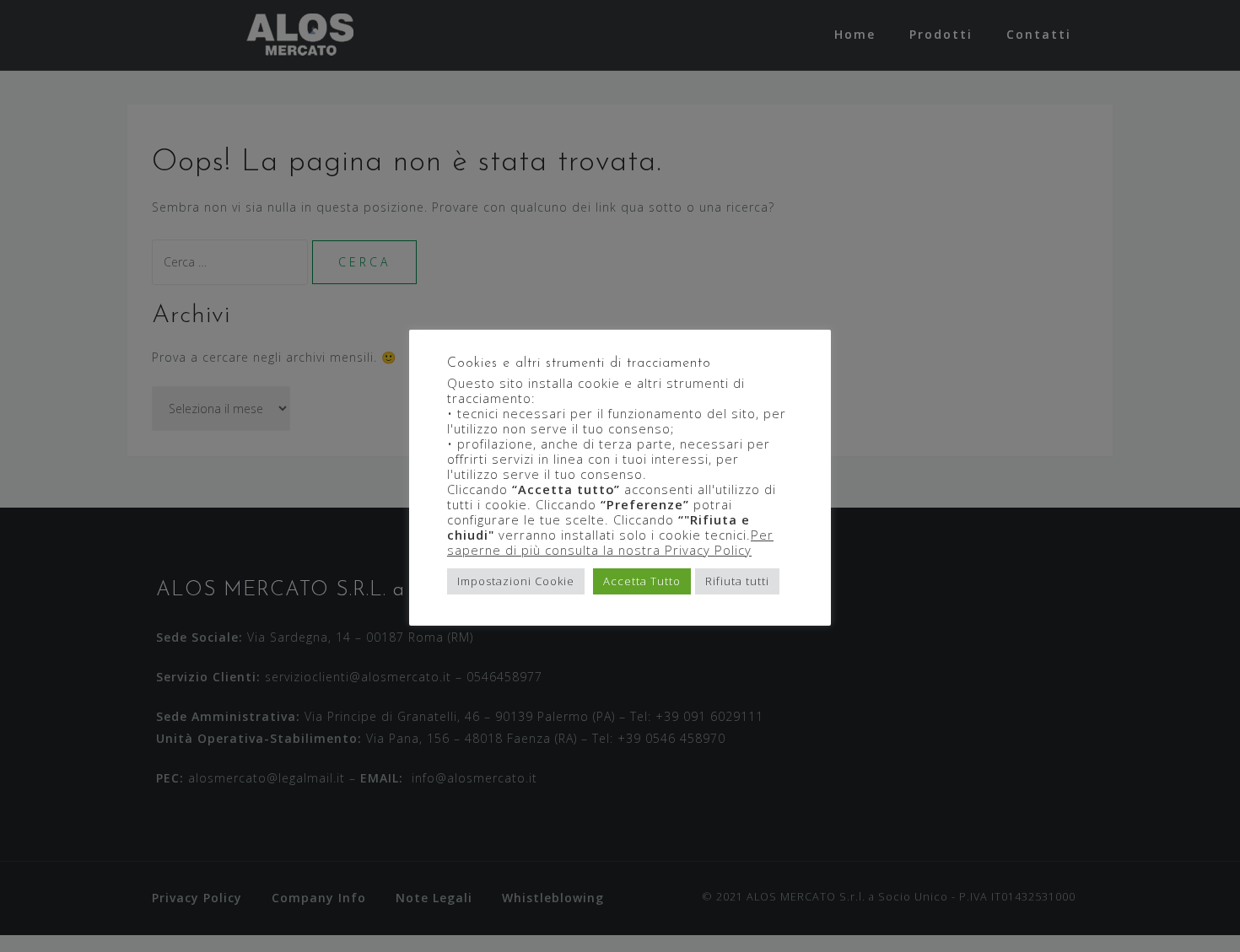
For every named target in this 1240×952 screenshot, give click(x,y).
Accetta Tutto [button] (642, 581)
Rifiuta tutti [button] (737, 581)
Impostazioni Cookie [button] (515, 581)
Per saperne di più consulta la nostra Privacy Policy (610, 542)
